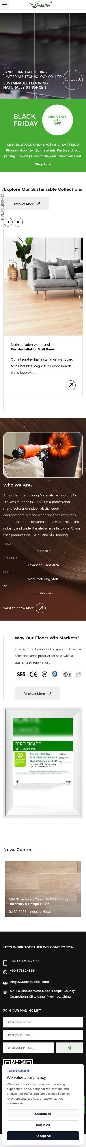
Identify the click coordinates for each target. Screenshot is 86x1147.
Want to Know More (18, 608)
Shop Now (43, 164)
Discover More (23, 204)
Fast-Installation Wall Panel (33, 349)
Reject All (43, 1124)
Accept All (43, 1136)
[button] (8, 222)
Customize (43, 1113)
